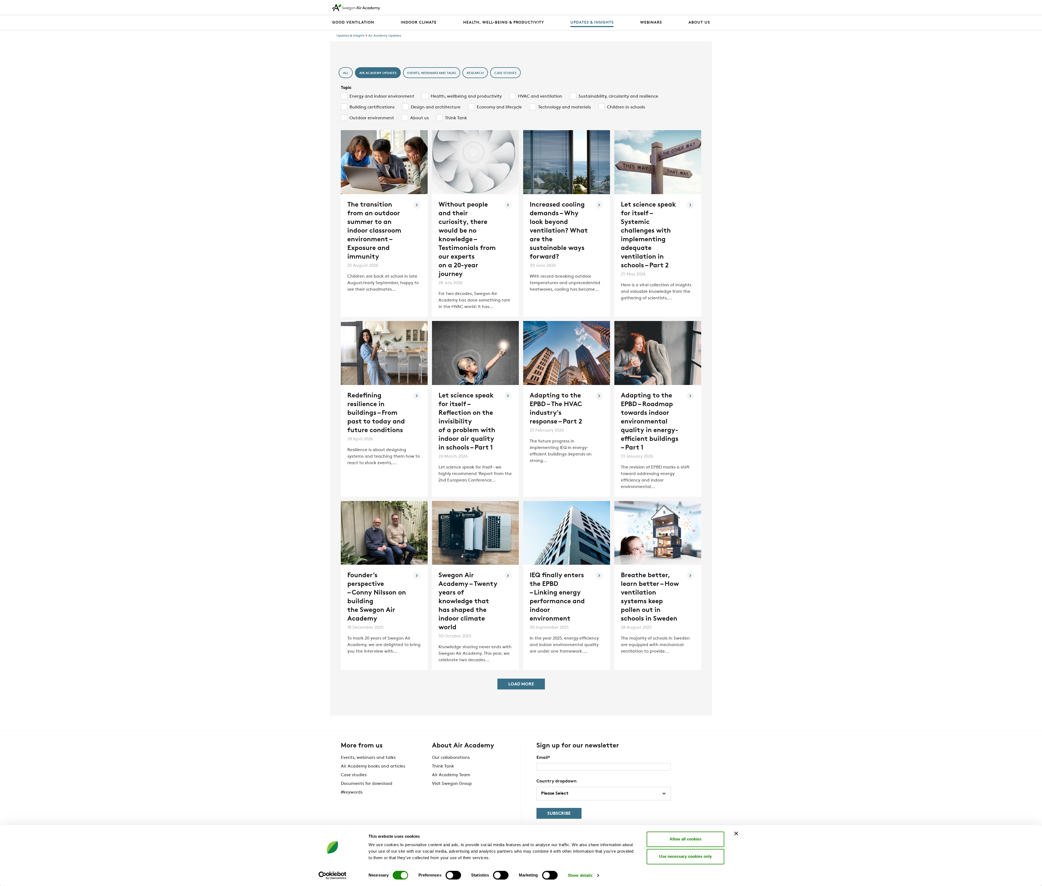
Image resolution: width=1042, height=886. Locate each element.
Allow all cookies (685, 839)
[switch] (453, 875)
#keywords (352, 792)
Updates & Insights (350, 35)
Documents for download (366, 784)
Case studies (354, 775)
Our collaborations (451, 758)
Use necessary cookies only (685, 856)
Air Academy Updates (384, 35)
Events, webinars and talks (368, 758)
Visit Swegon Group (452, 784)
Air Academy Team (451, 775)
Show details (580, 875)
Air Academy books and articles (373, 766)
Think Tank (443, 766)
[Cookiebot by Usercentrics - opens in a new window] (332, 875)
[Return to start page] (356, 7)
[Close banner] (736, 833)
